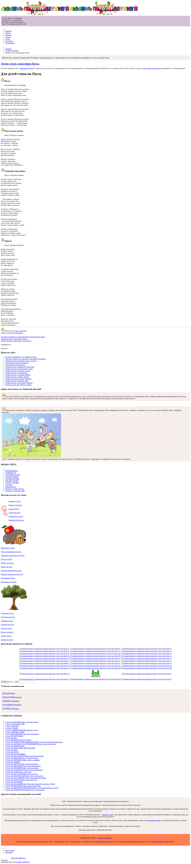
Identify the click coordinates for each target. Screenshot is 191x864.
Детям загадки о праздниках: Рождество (16, 341)
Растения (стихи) (7, 613)
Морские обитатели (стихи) (11, 571)
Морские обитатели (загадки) (12, 574)
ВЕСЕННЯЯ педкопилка (12, 705)
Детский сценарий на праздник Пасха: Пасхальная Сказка (23, 337)
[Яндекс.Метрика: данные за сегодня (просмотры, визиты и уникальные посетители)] (18, 858)
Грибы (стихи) (6, 636)
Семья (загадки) (14, 513)
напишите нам (107, 815)
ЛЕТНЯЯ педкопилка (10, 708)
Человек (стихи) (15, 501)
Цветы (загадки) (7, 632)
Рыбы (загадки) (6, 567)
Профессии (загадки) (16, 520)
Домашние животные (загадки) (12, 555)
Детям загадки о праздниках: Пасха (14, 339)
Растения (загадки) (8, 617)
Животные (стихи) (8, 548)
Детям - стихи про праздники (12, 333)
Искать (4, 682)
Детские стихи (45, 58)
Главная (8, 49)
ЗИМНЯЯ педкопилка (10, 701)
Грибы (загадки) (7, 640)
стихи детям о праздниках (152, 68)
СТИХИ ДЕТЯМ (11, 51)
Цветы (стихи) (6, 628)
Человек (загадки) (15, 505)
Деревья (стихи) (7, 621)
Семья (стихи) (14, 509)
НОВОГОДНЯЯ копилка (12, 697)
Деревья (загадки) (7, 625)
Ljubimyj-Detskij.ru (104, 838)
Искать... (10, 682)
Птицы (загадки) (7, 563)
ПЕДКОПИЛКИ (8, 693)
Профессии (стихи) (16, 516)
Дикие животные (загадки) (11, 552)
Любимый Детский (26, 68)
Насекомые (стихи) (8, 578)
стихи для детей (20, 331)
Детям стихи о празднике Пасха (20, 63)
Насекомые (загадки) (9, 582)
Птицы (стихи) (6, 559)
